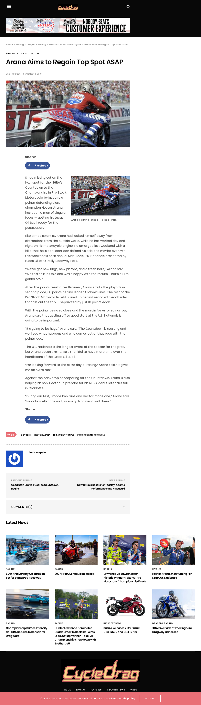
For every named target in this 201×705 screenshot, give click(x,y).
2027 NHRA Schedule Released (74, 574)
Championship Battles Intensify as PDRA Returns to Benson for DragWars (26, 632)
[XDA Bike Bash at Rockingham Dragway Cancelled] (173, 604)
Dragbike (26, 434)
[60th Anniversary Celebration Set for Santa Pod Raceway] (27, 550)
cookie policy (126, 698)
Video (133, 689)
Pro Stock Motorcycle (91, 434)
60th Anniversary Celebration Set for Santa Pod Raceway (25, 576)
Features (95, 689)
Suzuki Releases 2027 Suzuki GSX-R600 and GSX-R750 (121, 630)
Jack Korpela (13, 73)
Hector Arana (42, 434)
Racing (10, 569)
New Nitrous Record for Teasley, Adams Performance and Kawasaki (101, 487)
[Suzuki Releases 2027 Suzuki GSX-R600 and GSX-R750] (124, 604)
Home (67, 689)
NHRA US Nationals (63, 434)
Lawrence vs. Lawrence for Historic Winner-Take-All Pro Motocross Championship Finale (124, 577)
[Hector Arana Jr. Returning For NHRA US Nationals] (173, 550)
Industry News (112, 623)
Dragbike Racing (162, 623)
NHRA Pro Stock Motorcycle (22, 54)
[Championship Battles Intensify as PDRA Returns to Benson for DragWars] (27, 604)
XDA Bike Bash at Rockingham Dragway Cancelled (172, 630)
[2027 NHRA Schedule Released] (76, 550)
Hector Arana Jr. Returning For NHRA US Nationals (172, 576)
